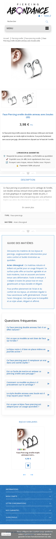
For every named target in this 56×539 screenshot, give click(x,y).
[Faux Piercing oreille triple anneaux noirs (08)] (28, 438)
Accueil (6, 38)
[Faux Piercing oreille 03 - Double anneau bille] (9, 99)
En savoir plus (28, 207)
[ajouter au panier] (28, 465)
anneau (17, 191)
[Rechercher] (47, 22)
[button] (28, 28)
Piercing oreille (17, 38)
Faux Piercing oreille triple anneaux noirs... (28, 453)
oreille (49, 188)
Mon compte (11, 496)
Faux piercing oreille (33, 38)
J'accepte (6, 534)
